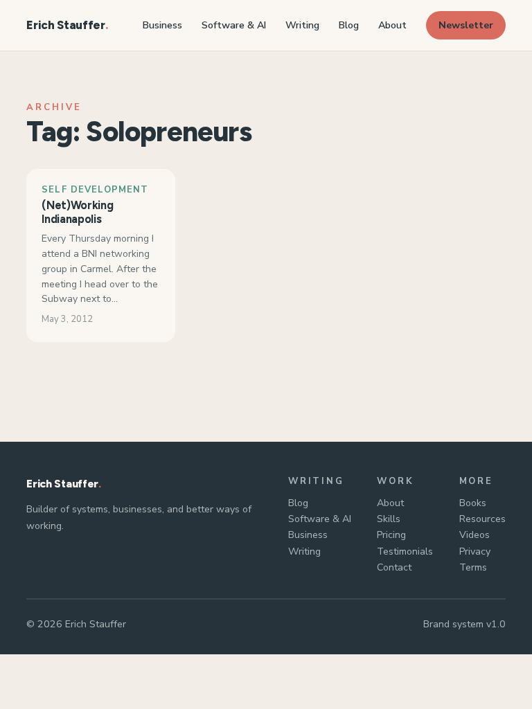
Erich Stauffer (65, 25)
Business (308, 534)
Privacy (474, 551)
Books (472, 503)
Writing (304, 551)
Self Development (95, 189)
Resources (482, 519)
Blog (298, 503)
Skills (388, 519)
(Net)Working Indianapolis (77, 212)
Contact (394, 567)
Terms (473, 567)
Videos (474, 534)
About (390, 503)
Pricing (391, 534)
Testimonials (405, 551)
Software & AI (319, 519)
